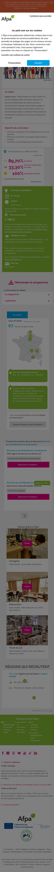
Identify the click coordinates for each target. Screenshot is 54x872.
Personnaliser (14, 63)
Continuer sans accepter (40, 16)
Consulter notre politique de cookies (15, 55)
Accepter (38, 63)
